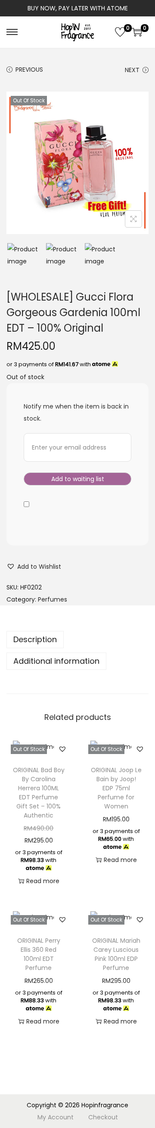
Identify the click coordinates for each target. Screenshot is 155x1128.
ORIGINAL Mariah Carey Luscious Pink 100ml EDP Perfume (116, 954)
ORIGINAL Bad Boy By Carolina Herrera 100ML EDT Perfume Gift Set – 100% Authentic (39, 793)
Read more (42, 881)
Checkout (103, 1117)
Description (35, 639)
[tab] (77, 639)
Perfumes (52, 599)
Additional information (56, 661)
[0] (120, 32)
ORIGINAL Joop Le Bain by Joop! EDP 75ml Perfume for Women (116, 788)
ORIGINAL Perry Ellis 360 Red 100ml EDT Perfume (38, 954)
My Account (55, 1117)
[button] (33, 567)
